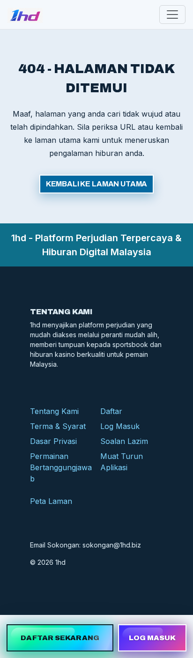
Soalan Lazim (124, 441)
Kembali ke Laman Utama (96, 184)
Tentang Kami (54, 411)
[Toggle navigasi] (172, 14)
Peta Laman (51, 501)
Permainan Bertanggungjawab (61, 467)
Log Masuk (120, 426)
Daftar (111, 411)
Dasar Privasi (53, 441)
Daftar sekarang (60, 638)
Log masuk (152, 638)
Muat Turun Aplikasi (121, 461)
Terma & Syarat (58, 426)
